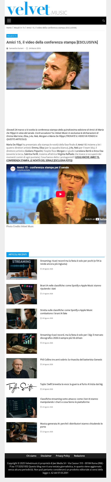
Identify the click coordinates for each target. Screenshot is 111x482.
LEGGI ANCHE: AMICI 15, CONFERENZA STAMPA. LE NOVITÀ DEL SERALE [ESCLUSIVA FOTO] (52, 159)
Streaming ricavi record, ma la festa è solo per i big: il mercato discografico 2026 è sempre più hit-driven (71, 336)
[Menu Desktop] (9, 20)
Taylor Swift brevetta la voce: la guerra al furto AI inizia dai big (71, 384)
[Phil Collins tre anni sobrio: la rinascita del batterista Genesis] (21, 368)
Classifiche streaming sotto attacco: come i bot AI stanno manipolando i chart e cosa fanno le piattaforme (69, 400)
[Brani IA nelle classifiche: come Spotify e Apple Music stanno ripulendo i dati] (21, 294)
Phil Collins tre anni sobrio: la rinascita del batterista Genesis (71, 359)
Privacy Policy (63, 455)
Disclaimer (46, 455)
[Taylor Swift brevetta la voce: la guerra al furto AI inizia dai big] (21, 388)
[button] (103, 20)
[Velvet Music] (36, 8)
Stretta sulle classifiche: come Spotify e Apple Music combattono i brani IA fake (66, 312)
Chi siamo (31, 455)
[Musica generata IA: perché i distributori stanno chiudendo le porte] (21, 432)
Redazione (79, 455)
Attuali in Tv (12, 36)
